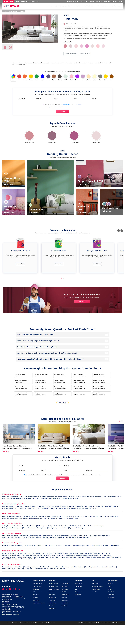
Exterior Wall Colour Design (10, 559)
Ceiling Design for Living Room (57, 528)
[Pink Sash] (96, 135)
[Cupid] (87, 46)
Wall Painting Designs (53, 557)
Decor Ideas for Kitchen (72, 516)
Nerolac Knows (95, 583)
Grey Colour (64, 605)
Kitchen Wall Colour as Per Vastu (12, 518)
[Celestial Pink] (92, 46)
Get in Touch (84, 1)
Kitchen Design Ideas (83, 553)
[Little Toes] (81, 46)
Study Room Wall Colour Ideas (11, 537)
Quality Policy (35, 622)
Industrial (25, 1)
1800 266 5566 (20, 606)
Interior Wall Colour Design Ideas (65, 553)
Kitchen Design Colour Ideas (33, 518)
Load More (20, 264)
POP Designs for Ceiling (44, 526)
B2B (17, 1)
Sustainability (111, 597)
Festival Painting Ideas (24, 557)
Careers (110, 586)
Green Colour (52, 603)
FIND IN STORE (85, 53)
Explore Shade (9, 184)
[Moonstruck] (70, 46)
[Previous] (118, 230)
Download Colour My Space (113, 1)
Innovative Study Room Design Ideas (31, 535)
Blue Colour (52, 605)
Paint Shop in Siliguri (8, 568)
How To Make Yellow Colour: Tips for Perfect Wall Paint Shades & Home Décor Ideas (52, 448)
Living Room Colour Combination (12, 506)
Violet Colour (52, 608)
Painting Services (7, 567)
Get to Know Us (95, 1)
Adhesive (105, 545)
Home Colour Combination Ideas (32, 555)
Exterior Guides (78, 586)
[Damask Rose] (29, 135)
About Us (110, 583)
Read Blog (6, 451)
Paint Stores (19, 567)
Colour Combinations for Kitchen (12, 516)
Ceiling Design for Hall (61, 526)
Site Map (42, 622)
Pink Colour (64, 592)
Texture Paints (114, 545)
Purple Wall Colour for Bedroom (11, 498)
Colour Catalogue (13, 11)
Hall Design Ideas (100, 557)
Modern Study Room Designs (32, 537)
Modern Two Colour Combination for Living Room (39, 506)
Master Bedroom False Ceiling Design (34, 528)
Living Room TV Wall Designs (69, 508)
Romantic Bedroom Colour (70, 498)
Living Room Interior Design (100, 553)
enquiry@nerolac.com (13, 614)
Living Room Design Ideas (27, 508)
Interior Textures (96, 545)
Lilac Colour (64, 597)
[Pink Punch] (74, 135)
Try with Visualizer (71, 53)
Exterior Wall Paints (30, 545)
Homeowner (8, 1)
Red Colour (52, 594)
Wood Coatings (42, 545)
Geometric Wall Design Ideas (11, 555)
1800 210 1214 (20, 608)
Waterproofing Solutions (81, 545)
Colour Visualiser (96, 589)
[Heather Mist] (103, 46)
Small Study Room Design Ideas (99, 535)
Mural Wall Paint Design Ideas (66, 555)
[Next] (121, 230)
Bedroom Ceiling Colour (30, 498)
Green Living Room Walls (88, 508)
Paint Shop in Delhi (78, 567)
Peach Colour (65, 600)
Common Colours (53, 586)
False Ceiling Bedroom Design (93, 526)
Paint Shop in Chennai (41, 568)
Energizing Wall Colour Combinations (77, 537)
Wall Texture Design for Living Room (107, 506)
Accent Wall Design (8, 553)
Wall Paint (5, 545)
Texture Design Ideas (8, 557)
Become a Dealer (72, 1)
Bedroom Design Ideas (23, 553)
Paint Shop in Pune (46, 567)
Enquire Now (82, 301)
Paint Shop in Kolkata (109, 567)
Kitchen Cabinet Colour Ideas (109, 516)
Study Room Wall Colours (10, 535)
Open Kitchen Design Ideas (89, 516)
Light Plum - (52, 142)
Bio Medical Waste (50, 622)
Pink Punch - (74, 142)
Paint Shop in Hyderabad (57, 568)
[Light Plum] (52, 135)
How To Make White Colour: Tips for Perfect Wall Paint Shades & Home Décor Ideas (87, 448)
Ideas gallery (78, 594)
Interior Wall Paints (16, 545)
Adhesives (35, 597)
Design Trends (78, 592)
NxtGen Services (60, 6)
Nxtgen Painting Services (39, 603)
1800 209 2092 (13, 604)
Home (5, 11)
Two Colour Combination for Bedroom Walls (33, 496)
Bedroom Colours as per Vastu (57, 496)
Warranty (104, 6)
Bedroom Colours (74, 496)
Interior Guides (78, 583)
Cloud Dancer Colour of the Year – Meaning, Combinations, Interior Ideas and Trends (18, 448)
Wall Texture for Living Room (65, 506)
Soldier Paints (87, 6)
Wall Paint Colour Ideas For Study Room (74, 535)
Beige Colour (65, 586)
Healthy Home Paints (54, 589)
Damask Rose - (29, 142)
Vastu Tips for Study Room (52, 535)
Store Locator (115, 6)
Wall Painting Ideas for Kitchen (53, 518)
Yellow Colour (52, 600)
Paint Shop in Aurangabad (62, 567)
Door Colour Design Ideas (29, 559)
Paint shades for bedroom (10, 496)
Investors (110, 589)
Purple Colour (65, 594)
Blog (70, 6)
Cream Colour (65, 603)
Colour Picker (95, 592)
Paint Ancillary (68, 545)
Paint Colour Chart (38, 557)
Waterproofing (36, 600)
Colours (77, 6)
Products (49, 6)
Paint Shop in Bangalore (24, 568)
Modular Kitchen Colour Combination (35, 516)
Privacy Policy (15, 622)
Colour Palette (52, 592)
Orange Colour (52, 597)
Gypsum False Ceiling (76, 528)
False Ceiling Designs (28, 526)
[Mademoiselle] (98, 46)
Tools (96, 6)
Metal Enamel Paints (55, 545)
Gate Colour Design (113, 557)
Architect (35, 1)
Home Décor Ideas (49, 555)
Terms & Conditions (25, 622)
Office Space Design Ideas (85, 555)
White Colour (65, 589)
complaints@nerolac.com (14, 611)
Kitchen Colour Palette (71, 518)
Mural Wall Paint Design (85, 557)
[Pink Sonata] (76, 46)
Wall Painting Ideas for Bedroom (91, 496)
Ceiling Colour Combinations (11, 526)
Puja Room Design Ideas (103, 555)
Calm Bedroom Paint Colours (112, 496)
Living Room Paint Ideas (9, 508)
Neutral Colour (65, 583)
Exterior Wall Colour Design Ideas (42, 553)
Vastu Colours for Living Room (85, 506)
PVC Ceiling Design (76, 526)
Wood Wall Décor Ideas (69, 557)
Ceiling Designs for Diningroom (11, 528)
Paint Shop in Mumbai (31, 567)
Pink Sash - (96, 142)
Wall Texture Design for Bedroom (50, 498)
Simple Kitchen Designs (55, 516)
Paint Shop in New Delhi (93, 567)
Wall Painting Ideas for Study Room (53, 537)
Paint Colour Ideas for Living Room (47, 508)
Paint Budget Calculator (97, 586)
